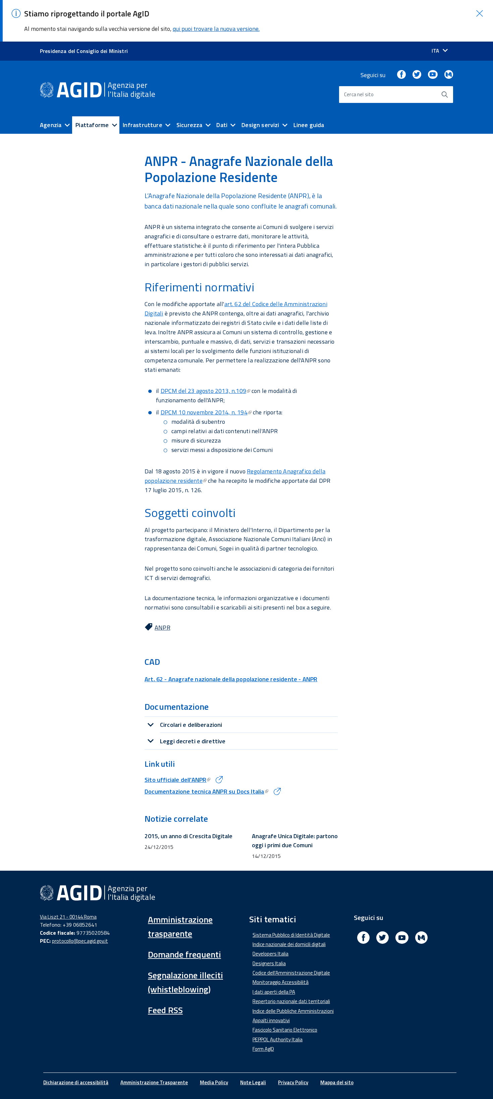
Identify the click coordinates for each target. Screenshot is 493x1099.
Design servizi (260, 124)
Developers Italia (270, 954)
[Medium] (448, 74)
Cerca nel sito (359, 94)
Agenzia (50, 124)
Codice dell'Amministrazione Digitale (291, 973)
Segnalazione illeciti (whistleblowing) (185, 982)
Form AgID (263, 1049)
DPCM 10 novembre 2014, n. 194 (204, 412)
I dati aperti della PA (274, 992)
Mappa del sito (336, 1082)
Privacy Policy (293, 1082)
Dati (221, 124)
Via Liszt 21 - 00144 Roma (68, 917)
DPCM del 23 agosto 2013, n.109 (203, 390)
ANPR (162, 627)
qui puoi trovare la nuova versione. (216, 28)
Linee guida (308, 124)
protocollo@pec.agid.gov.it (80, 941)
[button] (479, 13)
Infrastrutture (142, 124)
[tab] (241, 725)
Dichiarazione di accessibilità (75, 1082)
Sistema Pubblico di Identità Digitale (291, 935)
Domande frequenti (184, 954)
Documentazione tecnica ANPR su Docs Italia (204, 791)
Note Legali (253, 1082)
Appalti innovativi (271, 1020)
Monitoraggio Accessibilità (281, 982)
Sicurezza (189, 124)
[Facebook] (401, 74)
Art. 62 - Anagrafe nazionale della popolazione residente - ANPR (231, 679)
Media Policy (214, 1082)
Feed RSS (165, 1010)
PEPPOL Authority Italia (278, 1039)
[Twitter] (417, 74)
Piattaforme (92, 124)
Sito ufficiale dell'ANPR (175, 779)
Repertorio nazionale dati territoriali (291, 1001)
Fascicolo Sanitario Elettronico (285, 1030)
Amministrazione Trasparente (154, 1082)
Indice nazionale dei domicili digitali (289, 944)
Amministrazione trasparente (180, 926)
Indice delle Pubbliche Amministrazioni (293, 1011)
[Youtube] (432, 74)
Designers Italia (269, 963)
